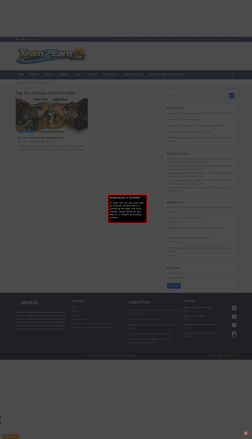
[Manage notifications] (246, 433)
